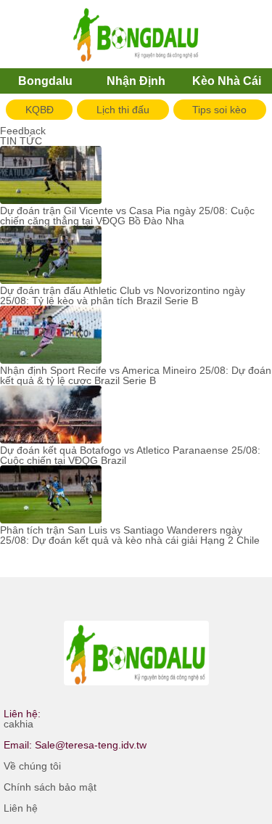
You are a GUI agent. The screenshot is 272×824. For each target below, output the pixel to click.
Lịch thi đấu (122, 109)
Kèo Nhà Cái (226, 81)
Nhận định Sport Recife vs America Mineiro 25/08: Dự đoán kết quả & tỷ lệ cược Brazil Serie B (135, 375)
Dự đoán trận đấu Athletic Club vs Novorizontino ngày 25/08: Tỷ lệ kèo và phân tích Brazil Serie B (122, 295)
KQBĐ (39, 109)
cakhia (18, 724)
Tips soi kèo (219, 109)
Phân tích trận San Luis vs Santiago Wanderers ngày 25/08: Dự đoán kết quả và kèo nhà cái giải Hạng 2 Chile (130, 535)
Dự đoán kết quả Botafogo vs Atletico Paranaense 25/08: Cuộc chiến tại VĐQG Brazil (130, 455)
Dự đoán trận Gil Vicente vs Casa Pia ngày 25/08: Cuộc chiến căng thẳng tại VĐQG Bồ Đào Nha (127, 215)
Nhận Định (136, 81)
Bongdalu (45, 81)
